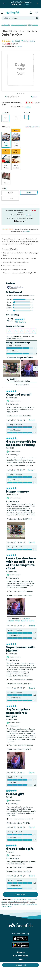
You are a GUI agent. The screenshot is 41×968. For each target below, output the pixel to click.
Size (3, 188)
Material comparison (32, 127)
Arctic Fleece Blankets (19, 25)
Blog (20, 959)
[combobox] (20, 18)
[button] (2, 12)
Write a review (28, 41)
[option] (5, 119)
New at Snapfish (20, 956)
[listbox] (20, 158)
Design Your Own (34, 25)
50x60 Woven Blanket (19, 899)
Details (19, 46)
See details (26, 231)
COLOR (27, 113)
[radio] (26, 117)
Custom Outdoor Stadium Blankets (18, 903)
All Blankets (5, 25)
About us (21, 952)
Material (5, 127)
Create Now (20, 965)
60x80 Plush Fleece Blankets (18, 902)
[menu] (34, 97)
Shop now (25, 4)
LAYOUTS (5, 113)
